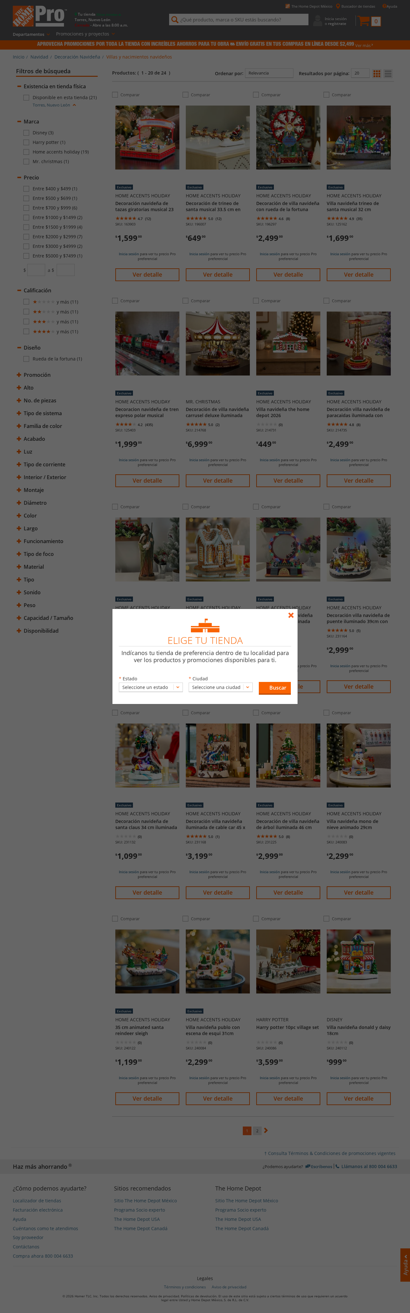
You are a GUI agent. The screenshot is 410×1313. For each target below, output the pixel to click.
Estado (130, 679)
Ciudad (200, 679)
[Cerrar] (293, 612)
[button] (275, 688)
